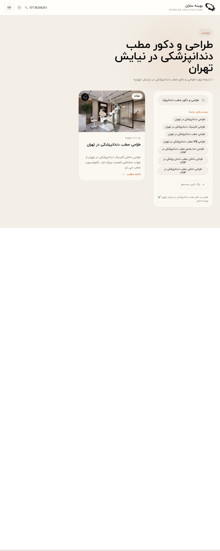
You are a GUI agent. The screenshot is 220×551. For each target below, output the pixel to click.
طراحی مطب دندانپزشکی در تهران (186, 134)
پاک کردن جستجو (190, 184)
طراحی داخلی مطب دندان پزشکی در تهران (183, 160)
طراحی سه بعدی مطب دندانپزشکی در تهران (183, 150)
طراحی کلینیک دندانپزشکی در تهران (185, 127)
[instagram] (19, 7)
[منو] (9, 7)
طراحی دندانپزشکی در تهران (190, 119)
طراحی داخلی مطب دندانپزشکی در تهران (183, 170)
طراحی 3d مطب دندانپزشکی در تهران (184, 142)
